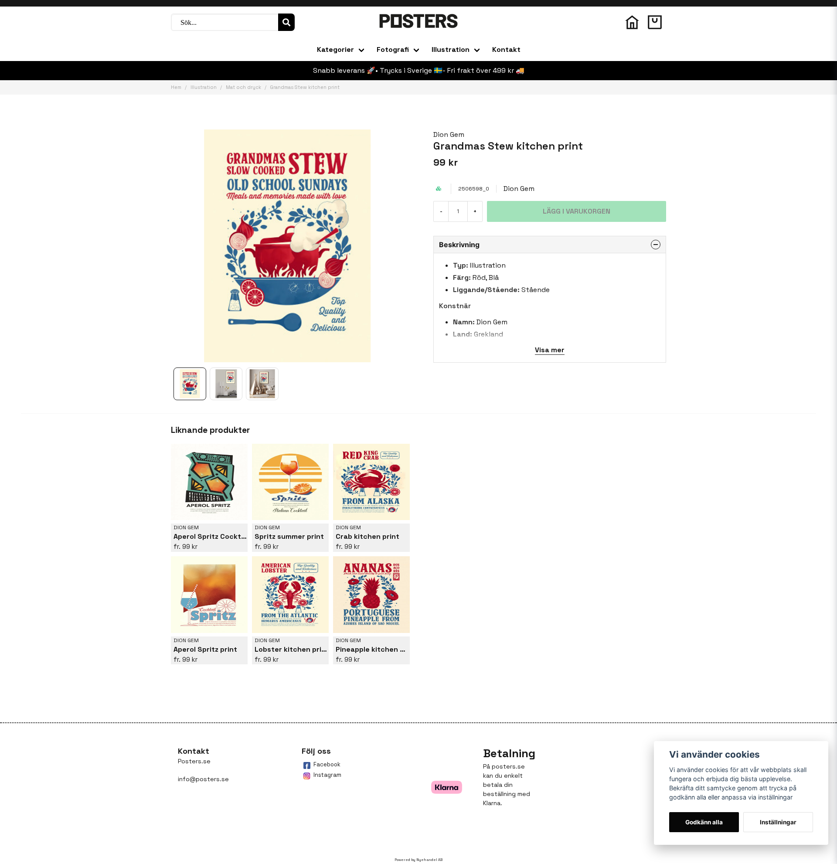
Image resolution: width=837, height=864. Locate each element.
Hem (176, 87)
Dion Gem (448, 134)
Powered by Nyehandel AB (418, 859)
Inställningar (778, 822)
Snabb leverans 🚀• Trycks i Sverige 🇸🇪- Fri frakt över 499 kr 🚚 (418, 70)
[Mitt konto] (632, 22)
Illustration (451, 49)
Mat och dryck (243, 87)
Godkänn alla (704, 822)
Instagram (327, 775)
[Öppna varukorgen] (654, 22)
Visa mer (550, 349)
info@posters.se (203, 779)
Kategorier (335, 49)
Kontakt (506, 49)
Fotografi (393, 49)
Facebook (326, 764)
